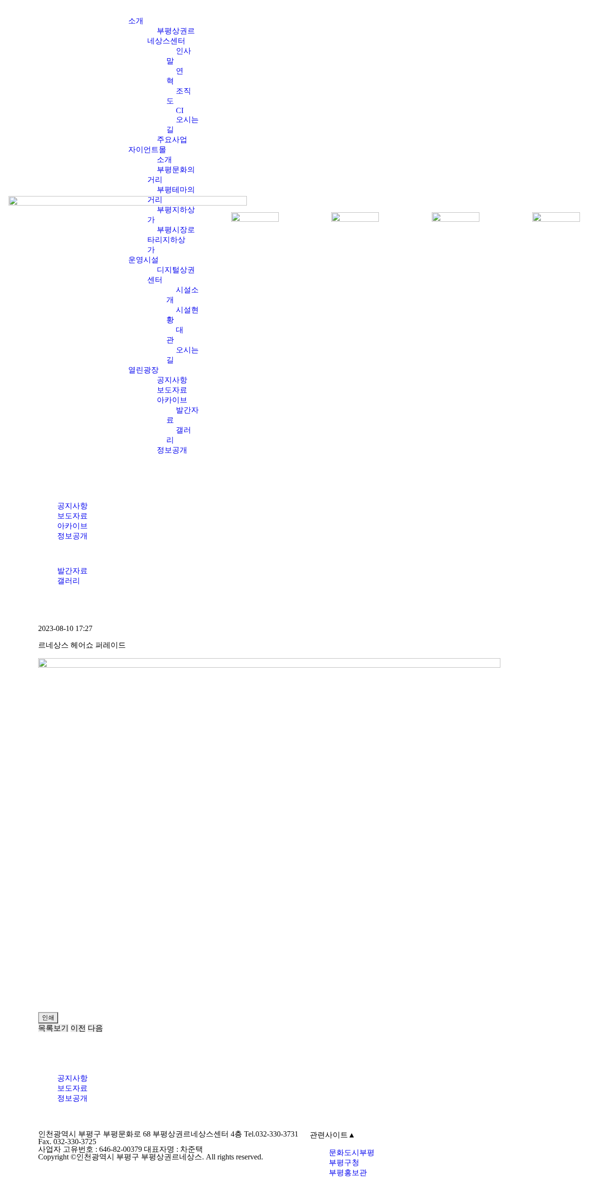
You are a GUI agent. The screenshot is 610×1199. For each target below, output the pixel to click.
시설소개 (182, 295)
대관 (174, 335)
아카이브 (172, 400)
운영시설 (143, 260)
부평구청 (344, 1162)
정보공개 (172, 450)
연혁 (174, 76)
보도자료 (172, 390)
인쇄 (48, 1017)
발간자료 (182, 415)
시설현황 (182, 315)
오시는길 (182, 124)
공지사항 (172, 380)
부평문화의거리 (171, 174)
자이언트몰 (147, 149)
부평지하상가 (171, 215)
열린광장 (143, 370)
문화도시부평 (352, 1152)
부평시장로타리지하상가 (171, 240)
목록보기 (53, 1028)
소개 (135, 21)
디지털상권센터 (171, 275)
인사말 (178, 56)
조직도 (178, 96)
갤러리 (178, 435)
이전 (78, 1028)
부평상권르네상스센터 (171, 36)
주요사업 (172, 139)
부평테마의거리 (171, 195)
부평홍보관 (348, 1172)
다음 (95, 1028)
